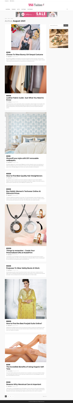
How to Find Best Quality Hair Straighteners (24, 176)
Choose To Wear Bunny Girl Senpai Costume (24, 55)
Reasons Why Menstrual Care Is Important (23, 384)
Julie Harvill (9, 56)
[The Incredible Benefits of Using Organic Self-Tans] (25, 348)
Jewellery (8, 248)
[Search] (67, 9)
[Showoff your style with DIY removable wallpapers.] (25, 133)
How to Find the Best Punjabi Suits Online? (24, 323)
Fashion (13, 9)
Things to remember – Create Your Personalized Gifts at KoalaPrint (20, 252)
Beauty (8, 364)
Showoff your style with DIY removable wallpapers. (22, 159)
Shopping (8, 9)
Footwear (30, 9)
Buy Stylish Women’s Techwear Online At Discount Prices (23, 192)
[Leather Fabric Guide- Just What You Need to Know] (25, 79)
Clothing (23, 9)
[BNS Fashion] (36, 5)
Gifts (18, 9)
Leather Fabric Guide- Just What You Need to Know (25, 99)
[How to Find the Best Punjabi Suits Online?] (25, 299)
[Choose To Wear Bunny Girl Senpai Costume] (25, 37)
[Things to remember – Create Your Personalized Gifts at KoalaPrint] (25, 225)
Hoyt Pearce (10, 162)
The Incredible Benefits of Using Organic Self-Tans (25, 368)
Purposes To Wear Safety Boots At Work (23, 268)
